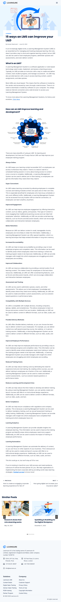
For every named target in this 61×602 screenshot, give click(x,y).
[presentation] (15, 508)
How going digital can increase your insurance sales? (46, 483)
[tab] (27, 534)
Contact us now (18, 472)
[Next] (56, 517)
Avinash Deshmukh (12, 44)
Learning (8, 33)
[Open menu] (57, 3)
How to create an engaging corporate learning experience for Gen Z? (16, 483)
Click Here (16, 99)
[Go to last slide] (4, 517)
